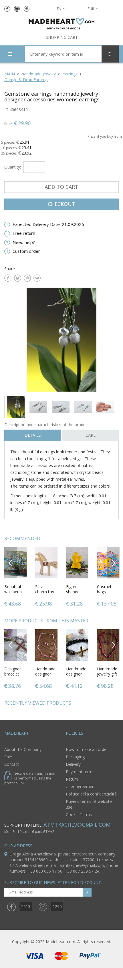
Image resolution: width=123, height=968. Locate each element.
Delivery (73, 764)
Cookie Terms (79, 814)
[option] (61, 339)
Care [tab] (91, 435)
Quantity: (12, 167)
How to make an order (87, 749)
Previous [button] (10, 562)
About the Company (22, 749)
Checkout (61, 204)
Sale (8, 756)
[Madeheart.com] (61, 23)
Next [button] (113, 562)
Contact (11, 764)
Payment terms (80, 771)
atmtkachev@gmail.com (76, 824)
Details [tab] (33, 435)
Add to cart (61, 186)
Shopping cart (62, 37)
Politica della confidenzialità (91, 794)
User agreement (81, 786)
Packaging (75, 756)
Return (72, 779)
